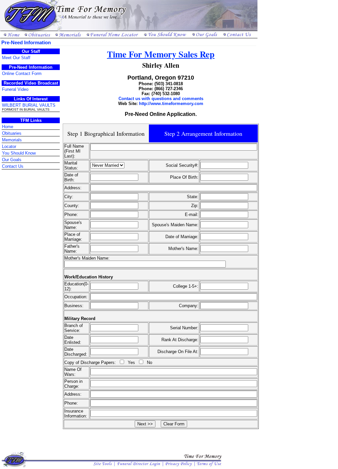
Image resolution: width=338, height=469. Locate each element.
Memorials (12, 139)
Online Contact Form (22, 73)
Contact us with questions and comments (160, 98)
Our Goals (11, 159)
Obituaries (11, 133)
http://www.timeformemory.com (171, 103)
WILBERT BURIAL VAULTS (28, 105)
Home (7, 126)
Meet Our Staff (16, 57)
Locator (9, 146)
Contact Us (12, 166)
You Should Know (19, 153)
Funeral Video (15, 89)
